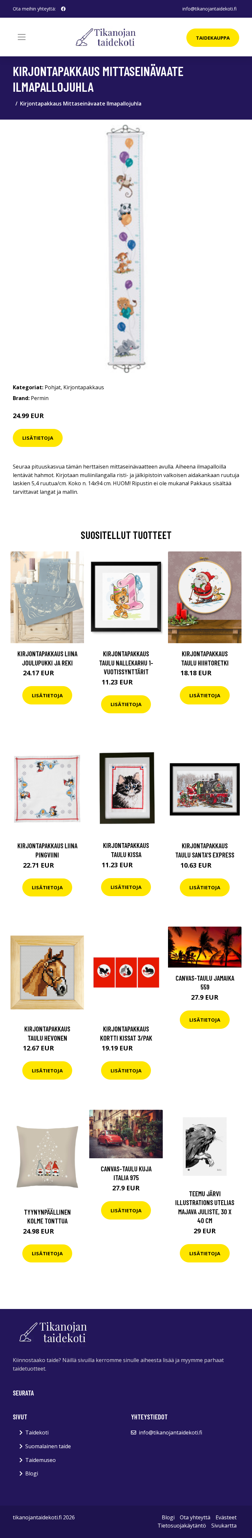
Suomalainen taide (48, 1446)
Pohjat (53, 387)
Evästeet (226, 1517)
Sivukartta (224, 1525)
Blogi (31, 1473)
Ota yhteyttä (195, 1517)
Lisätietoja (37, 437)
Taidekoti (37, 1432)
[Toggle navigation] (22, 37)
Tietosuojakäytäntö (182, 1525)
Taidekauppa (213, 37)
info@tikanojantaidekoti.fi (209, 9)
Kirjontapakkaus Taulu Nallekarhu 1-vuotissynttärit (126, 662)
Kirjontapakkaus (83, 387)
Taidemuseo (40, 1460)
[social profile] (63, 9)
